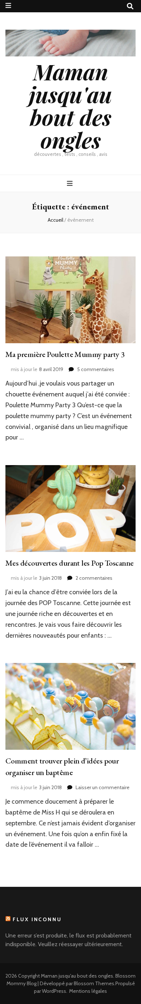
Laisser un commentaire (102, 787)
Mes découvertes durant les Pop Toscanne (69, 563)
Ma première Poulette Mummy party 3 (64, 354)
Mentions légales (88, 991)
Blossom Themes (94, 983)
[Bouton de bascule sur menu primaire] (70, 183)
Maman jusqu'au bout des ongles (70, 105)
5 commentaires (95, 369)
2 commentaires (94, 578)
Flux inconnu (37, 919)
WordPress (54, 991)
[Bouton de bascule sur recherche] (130, 6)
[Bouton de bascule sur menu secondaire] (8, 5)
